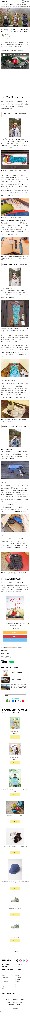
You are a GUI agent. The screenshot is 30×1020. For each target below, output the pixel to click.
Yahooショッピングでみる (15, 639)
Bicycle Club (17, 979)
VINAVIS (17, 975)
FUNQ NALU (17, 981)
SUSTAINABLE (7, 969)
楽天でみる (15, 636)
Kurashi (6, 996)
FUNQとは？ (8, 999)
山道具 (19, 647)
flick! (16, 983)
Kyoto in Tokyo (18, 986)
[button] (0, 1012)
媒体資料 (8, 1002)
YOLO (3, 996)
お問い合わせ (15, 999)
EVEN (3, 979)
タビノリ (4, 988)
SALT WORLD (18, 977)
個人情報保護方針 (11, 1004)
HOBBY (5, 966)
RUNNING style (5, 981)
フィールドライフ (5, 977)
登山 (6, 650)
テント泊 (14, 647)
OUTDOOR (6, 964)
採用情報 (15, 1002)
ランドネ (5, 6)
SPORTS (18, 964)
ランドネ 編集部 (15, 698)
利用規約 (21, 1002)
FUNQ (3, 973)
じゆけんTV (4, 984)
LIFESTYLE (19, 966)
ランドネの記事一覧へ (15, 951)
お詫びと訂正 (19, 1004)
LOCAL (18, 969)
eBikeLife (4, 986)
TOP (2, 6)
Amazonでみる (15, 632)
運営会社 (22, 999)
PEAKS (3, 975)
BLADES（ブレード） (6, 983)
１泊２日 (9, 647)
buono (16, 984)
